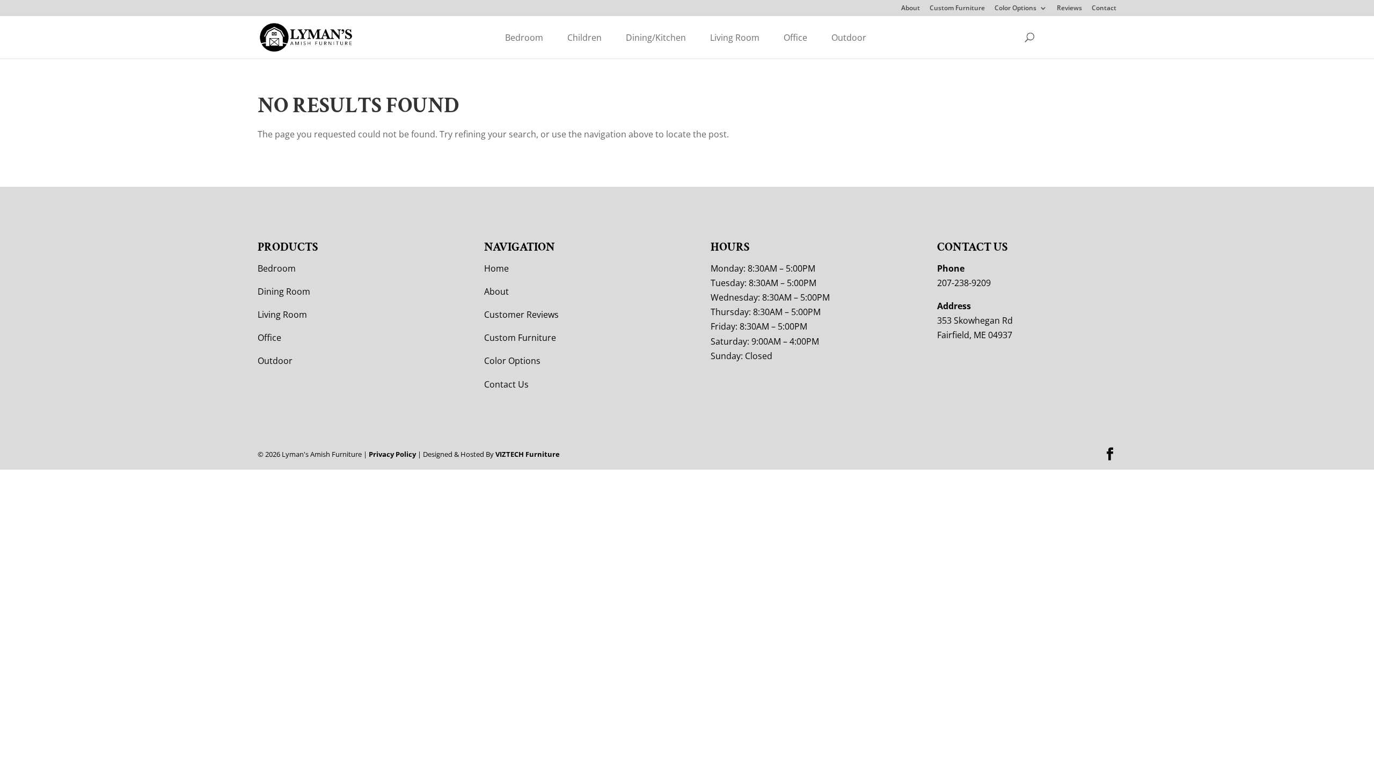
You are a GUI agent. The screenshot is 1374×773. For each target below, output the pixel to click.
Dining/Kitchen (656, 37)
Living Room (734, 37)
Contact (1104, 8)
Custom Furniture (957, 8)
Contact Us (506, 384)
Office (795, 37)
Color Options (1015, 8)
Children (584, 37)
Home (496, 268)
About (910, 8)
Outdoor (848, 37)
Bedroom (524, 37)
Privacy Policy (392, 454)
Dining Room (284, 291)
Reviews (1069, 8)
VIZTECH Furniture (527, 454)
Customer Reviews (521, 314)
